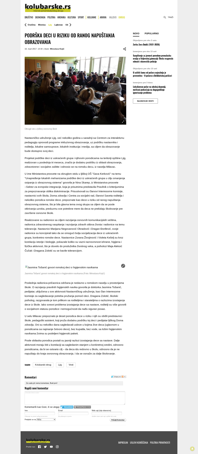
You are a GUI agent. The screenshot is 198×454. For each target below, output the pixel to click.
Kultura (72, 17)
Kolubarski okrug (43, 365)
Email (60, 410)
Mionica (42, 25)
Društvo (29, 17)
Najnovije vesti (145, 101)
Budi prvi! (53, 383)
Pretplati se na (31, 420)
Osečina (31, 25)
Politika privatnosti (160, 442)
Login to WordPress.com (82, 407)
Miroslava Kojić (57, 49)
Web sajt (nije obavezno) (101, 410)
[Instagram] (57, 446)
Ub (66, 25)
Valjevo (113, 17)
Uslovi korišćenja (139, 442)
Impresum (123, 442)
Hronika (61, 17)
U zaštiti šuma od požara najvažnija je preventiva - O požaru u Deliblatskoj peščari (152, 74)
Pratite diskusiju (123, 376)
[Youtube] (51, 446)
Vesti (71, 365)
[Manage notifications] (192, 449)
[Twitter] (45, 446)
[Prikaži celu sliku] (123, 266)
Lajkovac (58, 25)
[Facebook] (39, 446)
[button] (31, 24)
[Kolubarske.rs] (48, 6)
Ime (26, 410)
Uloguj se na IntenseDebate (66, 407)
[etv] (44, 440)
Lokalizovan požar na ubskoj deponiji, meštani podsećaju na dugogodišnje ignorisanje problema (149, 89)
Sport (81, 17)
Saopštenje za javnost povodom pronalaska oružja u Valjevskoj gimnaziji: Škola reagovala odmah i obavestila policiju (153, 58)
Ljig (50, 25)
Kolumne (91, 17)
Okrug (122, 17)
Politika (51, 17)
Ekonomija (40, 17)
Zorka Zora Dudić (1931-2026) (146, 44)
